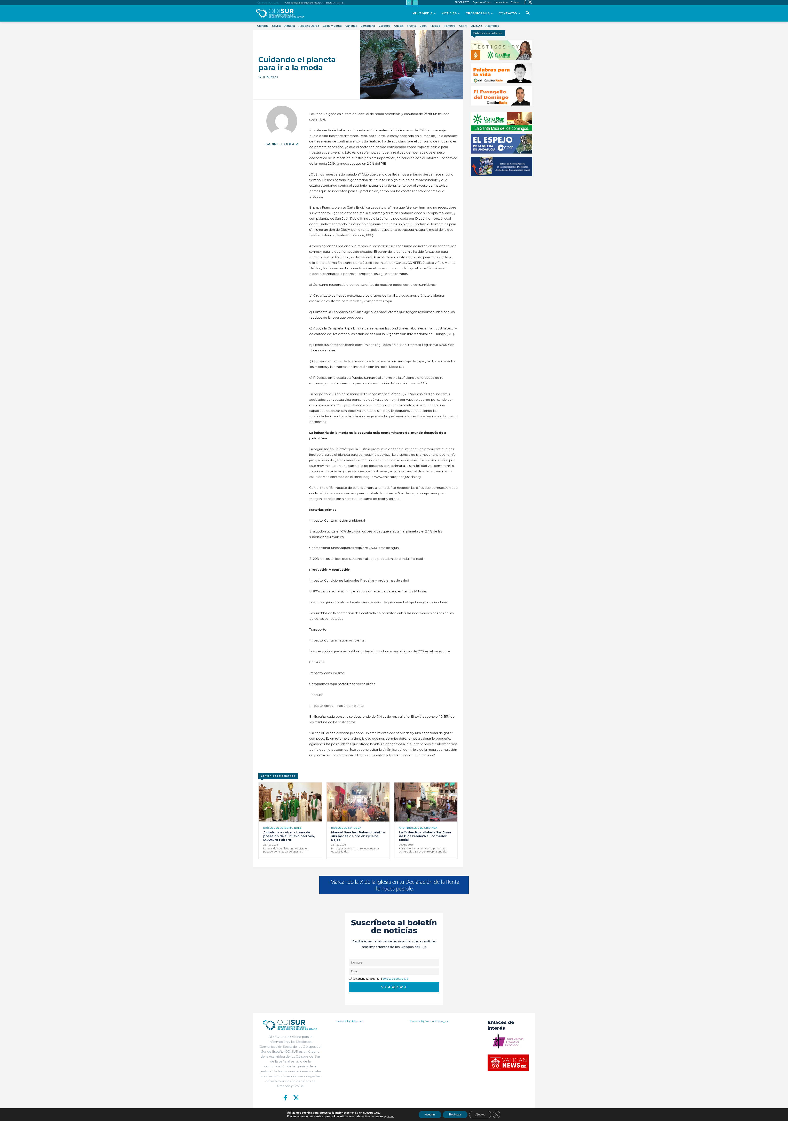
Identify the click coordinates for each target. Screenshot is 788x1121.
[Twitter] (530, 2)
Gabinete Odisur (282, 144)
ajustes (389, 1116)
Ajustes (480, 1114)
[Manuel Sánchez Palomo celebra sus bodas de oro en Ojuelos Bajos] (358, 802)
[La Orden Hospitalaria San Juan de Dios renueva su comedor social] (425, 802)
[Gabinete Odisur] (281, 121)
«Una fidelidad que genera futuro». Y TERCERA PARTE (313, 2)
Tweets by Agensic (349, 1021)
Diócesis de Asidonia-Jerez (282, 828)
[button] (528, 13)
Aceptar (430, 1114)
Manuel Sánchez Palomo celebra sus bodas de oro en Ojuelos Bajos (358, 836)
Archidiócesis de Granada (418, 828)
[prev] (408, 2)
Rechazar (455, 1114)
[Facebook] (525, 2)
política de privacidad (395, 978)
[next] (415, 2)
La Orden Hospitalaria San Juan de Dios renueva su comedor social (425, 836)
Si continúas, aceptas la (380, 978)
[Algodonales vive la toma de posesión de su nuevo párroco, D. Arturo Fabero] (290, 802)
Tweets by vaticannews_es (429, 1021)
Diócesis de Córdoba (346, 828)
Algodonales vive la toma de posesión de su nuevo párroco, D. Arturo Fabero (289, 836)
